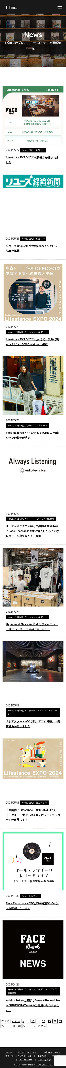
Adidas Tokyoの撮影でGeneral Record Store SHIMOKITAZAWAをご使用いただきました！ (33, 1005)
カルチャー (30, 519)
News (24, 150)
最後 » (42, 1026)
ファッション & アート (36, 332)
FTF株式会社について (28, 1052)
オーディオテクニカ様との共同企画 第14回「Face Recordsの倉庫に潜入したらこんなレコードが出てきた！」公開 (32, 531)
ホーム (9, 1052)
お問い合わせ (44, 1060)
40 (19, 1026)
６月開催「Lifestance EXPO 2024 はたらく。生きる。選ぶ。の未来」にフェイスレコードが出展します (33, 815)
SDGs (32, 150)
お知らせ (40, 150)
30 (13, 1026)
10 (33, 1021)
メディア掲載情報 (45, 519)
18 (43, 1021)
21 (60, 1021)
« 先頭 (16, 1021)
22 (2, 1026)
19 (49, 1021)
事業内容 (42, 1056)
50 (24, 1026)
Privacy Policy (25, 1060)
